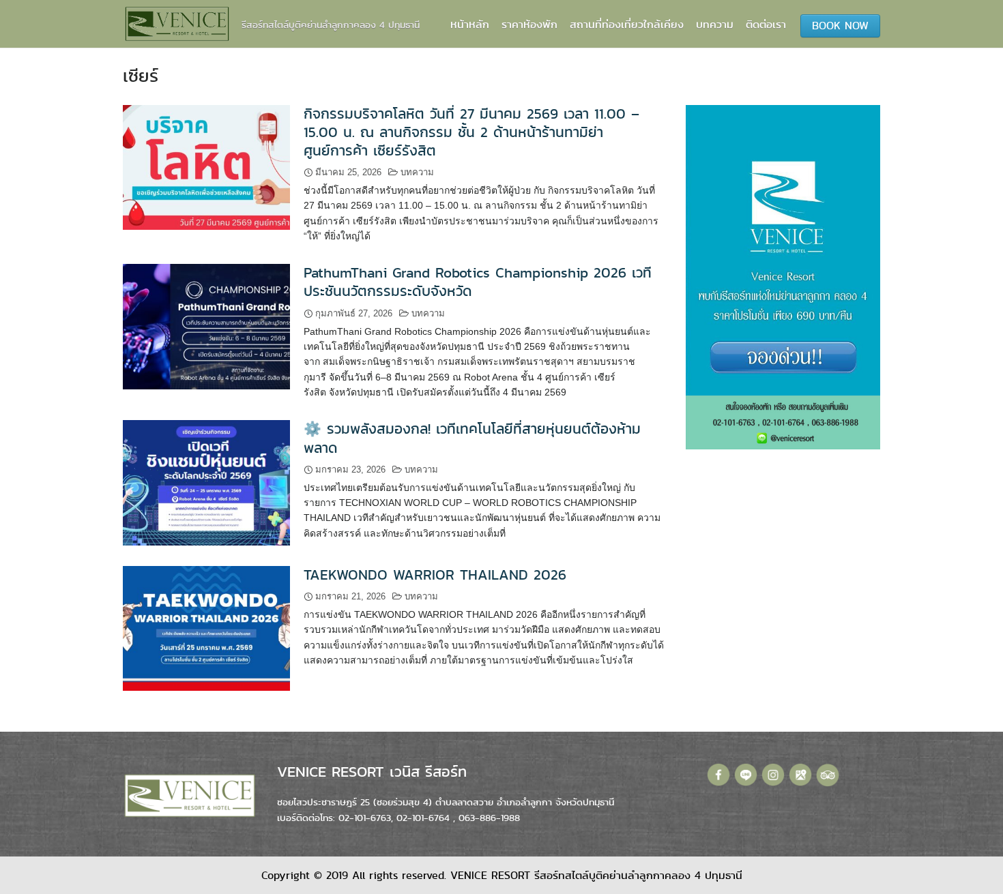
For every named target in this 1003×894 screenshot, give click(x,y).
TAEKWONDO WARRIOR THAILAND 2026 (435, 575)
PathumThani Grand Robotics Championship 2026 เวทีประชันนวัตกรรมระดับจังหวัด (478, 282)
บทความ (714, 24)
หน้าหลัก (469, 24)
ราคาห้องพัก (529, 24)
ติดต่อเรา (766, 24)
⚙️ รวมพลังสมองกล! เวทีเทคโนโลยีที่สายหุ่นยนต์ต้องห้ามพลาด (472, 438)
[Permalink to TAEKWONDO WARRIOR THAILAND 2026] (206, 628)
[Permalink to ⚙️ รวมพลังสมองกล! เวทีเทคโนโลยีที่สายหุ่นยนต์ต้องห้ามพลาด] (206, 482)
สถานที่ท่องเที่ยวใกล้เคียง (627, 24)
